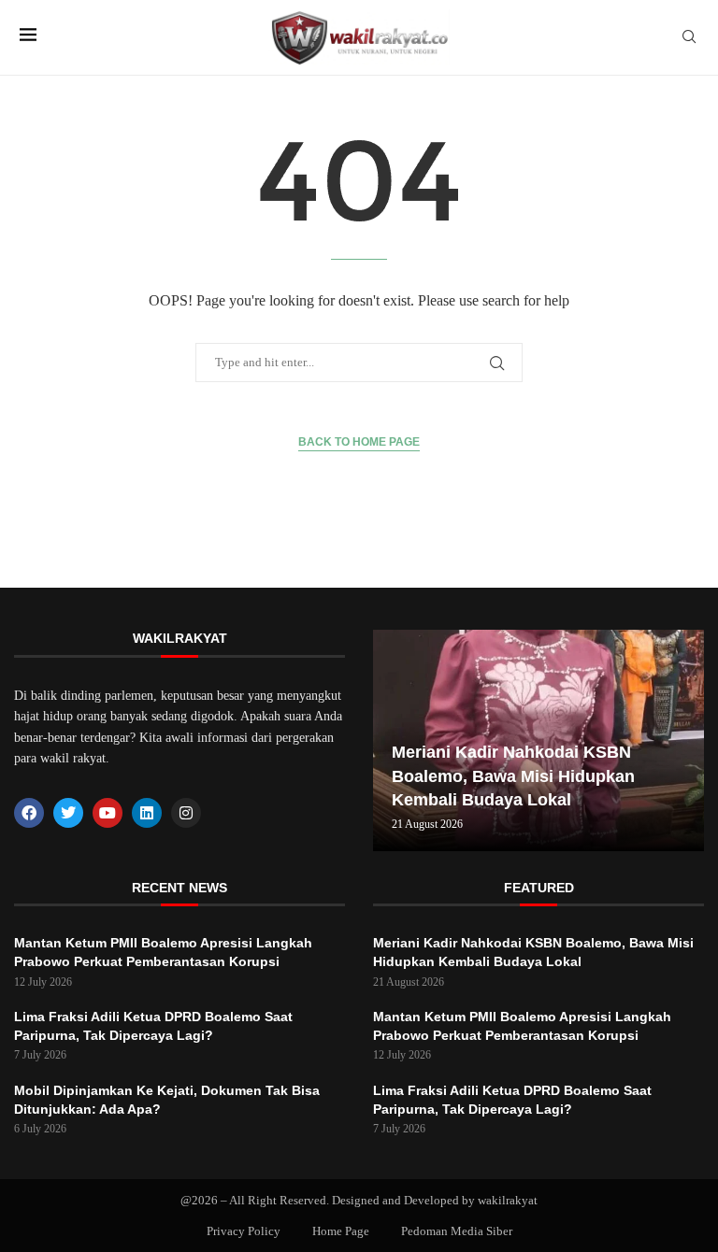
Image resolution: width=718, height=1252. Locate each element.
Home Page (340, 1231)
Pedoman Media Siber (456, 1231)
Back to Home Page (359, 441)
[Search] (689, 37)
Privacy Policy (243, 1231)
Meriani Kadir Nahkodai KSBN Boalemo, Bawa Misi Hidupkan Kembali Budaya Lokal (513, 775)
